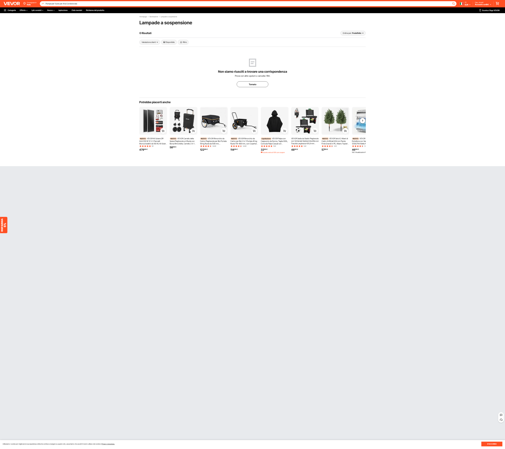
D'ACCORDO (492, 444)
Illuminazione (154, 17)
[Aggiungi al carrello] (163, 131)
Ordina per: (347, 33)
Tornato (252, 84)
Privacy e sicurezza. (108, 444)
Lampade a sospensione (169, 17)
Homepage (143, 17)
